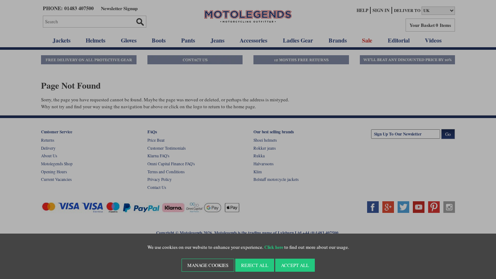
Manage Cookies (207, 265)
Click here (273, 247)
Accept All (295, 265)
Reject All (254, 265)
